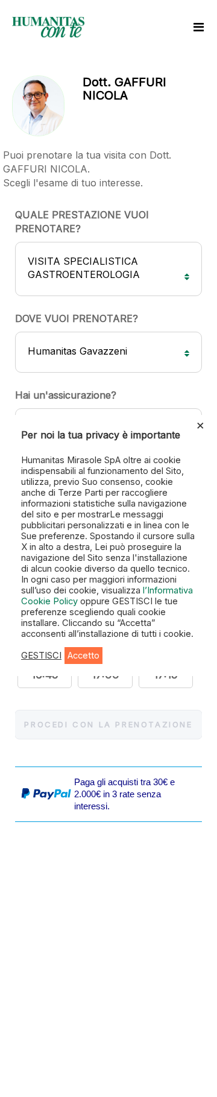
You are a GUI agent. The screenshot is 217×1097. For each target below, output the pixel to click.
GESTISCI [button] (41, 655)
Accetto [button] (83, 655)
